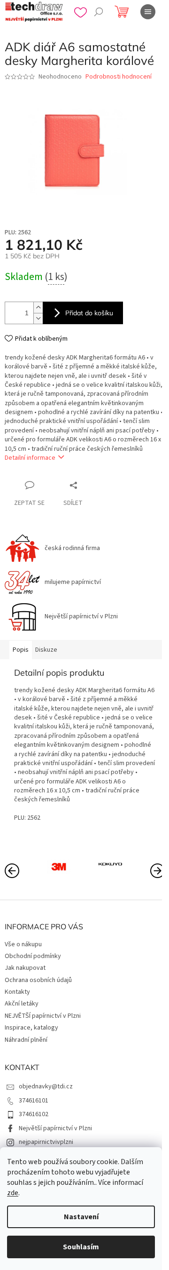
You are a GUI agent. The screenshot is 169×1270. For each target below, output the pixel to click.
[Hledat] (98, 11)
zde (12, 1193)
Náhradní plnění (26, 1040)
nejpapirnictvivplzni (46, 1142)
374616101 (33, 1100)
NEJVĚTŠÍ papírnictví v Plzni (43, 1016)
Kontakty (17, 992)
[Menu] (147, 11)
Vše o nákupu (23, 944)
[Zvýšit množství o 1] (38, 307)
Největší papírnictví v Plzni (55, 1128)
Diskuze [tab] (46, 650)
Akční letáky (21, 1003)
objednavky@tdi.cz (46, 1086)
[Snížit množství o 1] (38, 318)
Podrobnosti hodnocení (118, 76)
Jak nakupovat (25, 968)
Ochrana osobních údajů (38, 980)
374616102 (33, 1114)
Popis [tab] (21, 650)
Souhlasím (81, 1247)
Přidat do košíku (89, 313)
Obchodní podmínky (33, 956)
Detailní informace (30, 458)
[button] (157, 870)
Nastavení (81, 1217)
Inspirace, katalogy (31, 1027)
